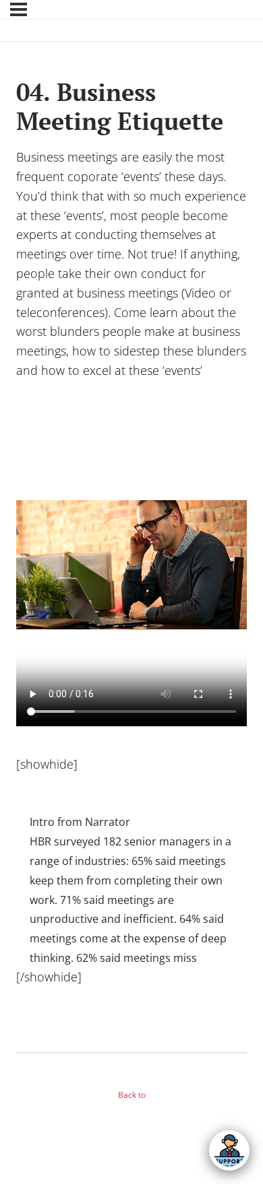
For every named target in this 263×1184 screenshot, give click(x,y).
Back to (132, 1095)
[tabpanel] (131, 594)
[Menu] (18, 9)
